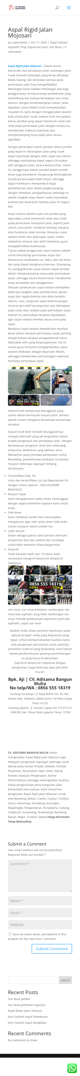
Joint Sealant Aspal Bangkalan (27, 1022)
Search (65, 980)
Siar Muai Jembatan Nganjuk (26, 1005)
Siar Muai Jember (19, 999)
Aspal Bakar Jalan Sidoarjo (25, 1010)
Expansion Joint (38, 47)
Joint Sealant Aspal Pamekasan (28, 1016)
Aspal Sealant (59, 42)
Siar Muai (55, 47)
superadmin (20, 42)
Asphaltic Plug (17, 47)
